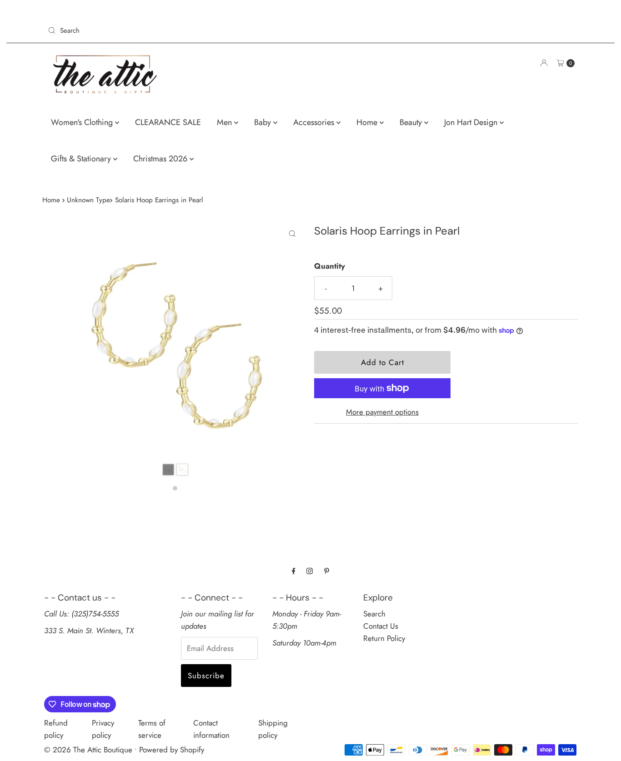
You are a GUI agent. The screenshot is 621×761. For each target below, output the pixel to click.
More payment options (382, 411)
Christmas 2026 (161, 159)
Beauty (412, 122)
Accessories (314, 122)
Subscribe (206, 675)
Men (225, 122)
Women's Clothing (83, 122)
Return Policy (384, 638)
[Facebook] (293, 571)
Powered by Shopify (171, 749)
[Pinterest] (326, 571)
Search (374, 613)
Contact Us (380, 626)
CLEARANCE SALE (168, 122)
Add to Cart (382, 362)
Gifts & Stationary (82, 159)
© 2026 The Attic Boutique (88, 749)
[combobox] (175, 30)
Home (368, 122)
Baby (263, 122)
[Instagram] (309, 571)
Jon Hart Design (472, 122)
